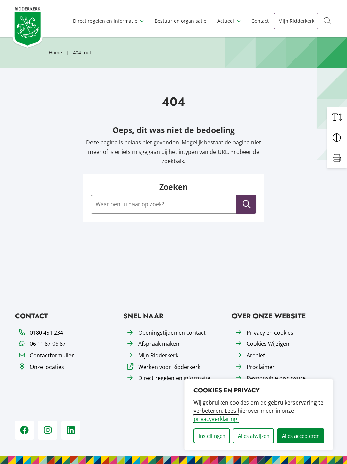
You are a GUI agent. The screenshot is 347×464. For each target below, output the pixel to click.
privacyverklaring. (216, 419)
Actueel (225, 21)
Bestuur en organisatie (180, 21)
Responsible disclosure (276, 378)
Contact (260, 21)
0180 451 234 (46, 332)
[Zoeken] (246, 204)
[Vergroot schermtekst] (337, 117)
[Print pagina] (337, 158)
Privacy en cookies (270, 332)
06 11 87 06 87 (48, 343)
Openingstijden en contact (172, 332)
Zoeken (173, 187)
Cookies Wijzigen (268, 343)
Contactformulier (52, 355)
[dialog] (258, 414)
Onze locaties (47, 367)
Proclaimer (261, 367)
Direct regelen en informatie (105, 21)
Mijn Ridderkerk (296, 21)
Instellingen (212, 435)
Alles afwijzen (253, 435)
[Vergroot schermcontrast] (337, 137)
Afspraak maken (158, 343)
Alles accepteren (301, 435)
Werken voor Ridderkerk (169, 367)
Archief (256, 355)
